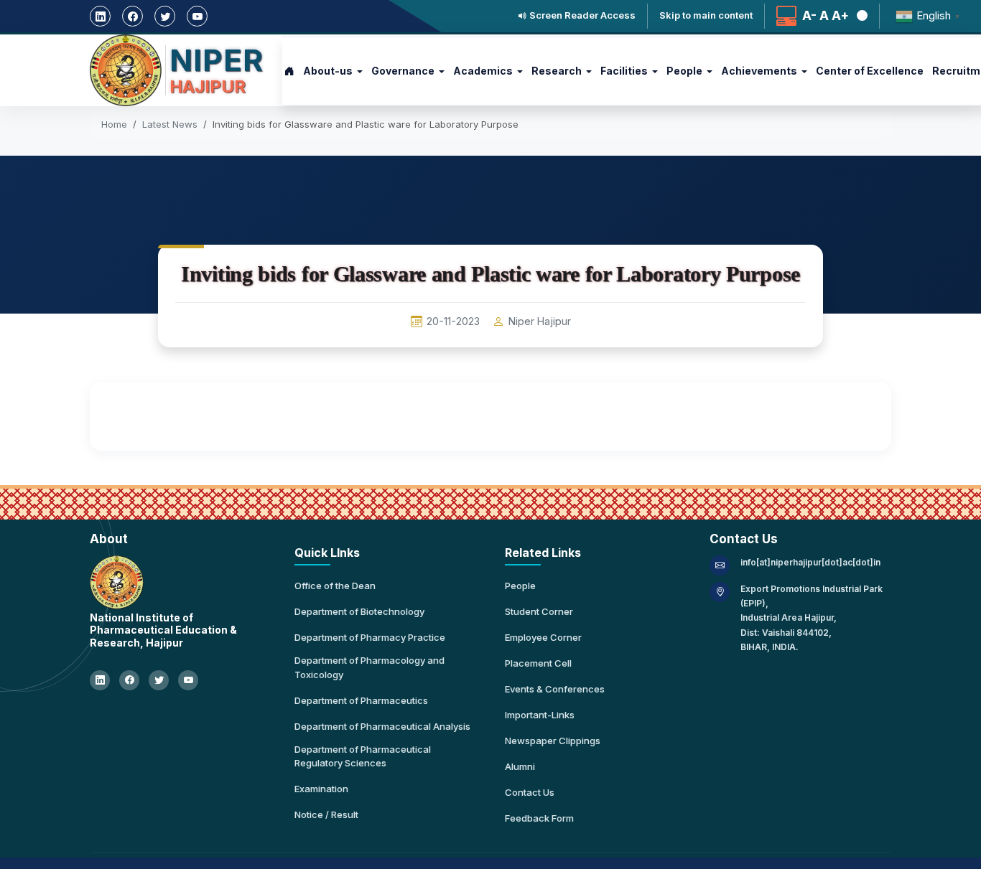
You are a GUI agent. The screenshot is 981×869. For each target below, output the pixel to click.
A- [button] (809, 16)
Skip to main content (706, 15)
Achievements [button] (759, 71)
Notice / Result (326, 814)
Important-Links (540, 714)
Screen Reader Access (581, 15)
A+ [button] (840, 16)
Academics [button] (483, 71)
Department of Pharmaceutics (361, 700)
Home (114, 124)
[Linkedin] (100, 16)
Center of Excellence (870, 71)
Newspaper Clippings (552, 740)
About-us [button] (328, 71)
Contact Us (529, 792)
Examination (321, 788)
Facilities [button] (624, 71)
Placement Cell (538, 663)
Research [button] (556, 71)
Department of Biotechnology (359, 611)
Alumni (520, 766)
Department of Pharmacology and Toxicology (369, 667)
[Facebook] (132, 16)
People (520, 585)
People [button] (684, 71)
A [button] (824, 16)
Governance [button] (402, 71)
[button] (860, 16)
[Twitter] (164, 16)
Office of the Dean (335, 585)
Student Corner (539, 611)
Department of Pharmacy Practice (369, 637)
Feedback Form (539, 818)
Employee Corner (543, 637)
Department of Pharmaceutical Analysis (382, 726)
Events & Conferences (555, 689)
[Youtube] (197, 16)
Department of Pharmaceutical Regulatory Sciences (362, 756)
